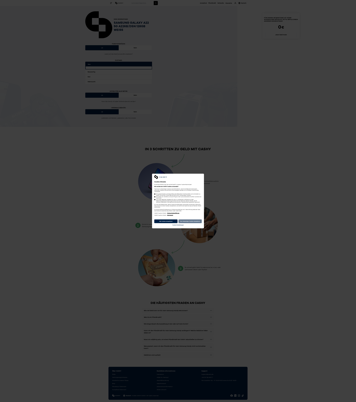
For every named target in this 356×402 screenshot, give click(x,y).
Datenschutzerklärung (173, 213)
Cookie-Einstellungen (178, 225)
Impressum (170, 215)
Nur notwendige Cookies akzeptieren (190, 221)
